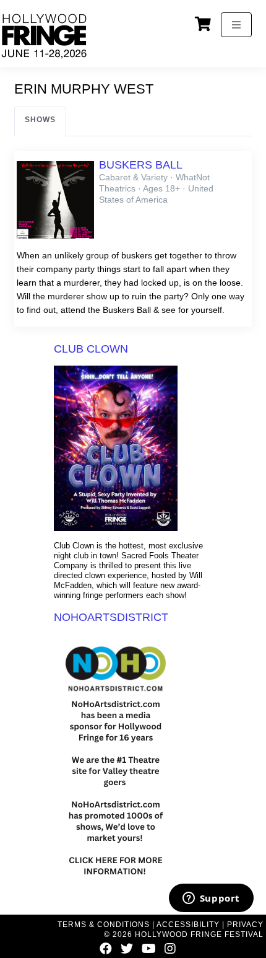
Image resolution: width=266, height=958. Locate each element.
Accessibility (188, 924)
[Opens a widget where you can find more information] (211, 899)
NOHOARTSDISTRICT (111, 617)
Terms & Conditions (104, 924)
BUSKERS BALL (140, 165)
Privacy (245, 924)
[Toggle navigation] (236, 24)
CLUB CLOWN (91, 349)
